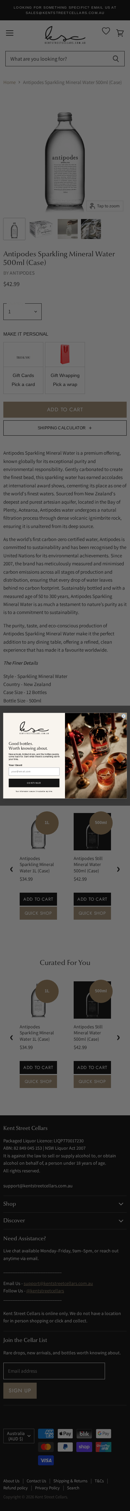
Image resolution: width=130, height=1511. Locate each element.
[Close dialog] (123, 716)
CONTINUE (34, 783)
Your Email (15, 764)
